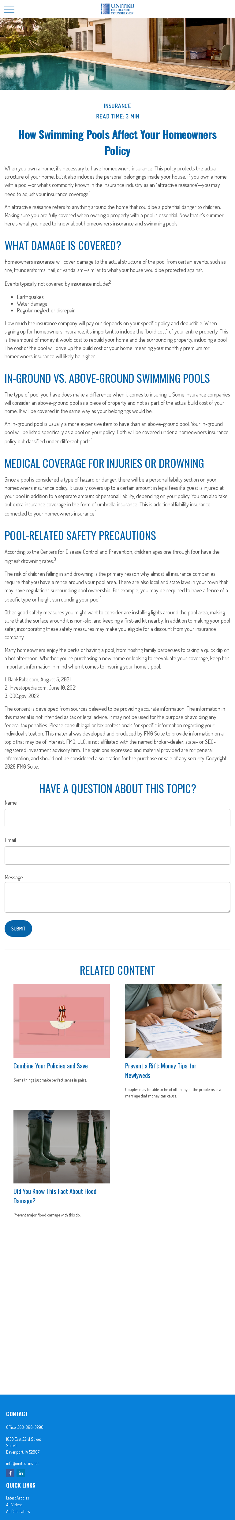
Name (11, 802)
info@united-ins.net (22, 1463)
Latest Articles (17, 1497)
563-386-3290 (30, 1427)
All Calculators (18, 1511)
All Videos (14, 1504)
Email (10, 839)
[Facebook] (10, 1473)
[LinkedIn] (21, 1473)
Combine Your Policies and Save (50, 1065)
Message (14, 877)
